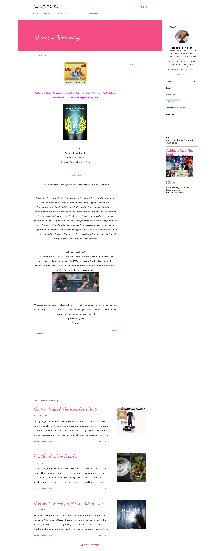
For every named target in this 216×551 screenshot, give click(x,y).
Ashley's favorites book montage (179, 152)
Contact (78, 13)
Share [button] (132, 64)
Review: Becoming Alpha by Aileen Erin (68, 503)
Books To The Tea (45, 7)
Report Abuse (171, 94)
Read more (103, 441)
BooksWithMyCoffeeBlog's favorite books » (178, 188)
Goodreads (75, 175)
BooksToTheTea (182, 47)
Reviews (47, 13)
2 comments (46, 535)
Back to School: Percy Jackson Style (66, 409)
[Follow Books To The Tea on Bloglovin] (173, 101)
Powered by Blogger (91, 545)
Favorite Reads (62, 13)
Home (35, 13)
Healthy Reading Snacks (55, 456)
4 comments (46, 488)
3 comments (46, 441)
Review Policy (93, 13)
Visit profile (182, 74)
